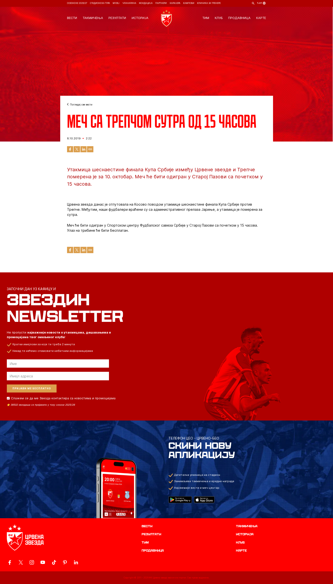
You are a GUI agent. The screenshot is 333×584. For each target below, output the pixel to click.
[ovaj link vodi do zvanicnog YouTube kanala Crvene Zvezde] (43, 562)
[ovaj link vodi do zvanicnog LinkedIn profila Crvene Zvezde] (76, 562)
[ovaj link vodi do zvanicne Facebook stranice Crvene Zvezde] (9, 562)
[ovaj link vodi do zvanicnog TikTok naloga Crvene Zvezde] (54, 562)
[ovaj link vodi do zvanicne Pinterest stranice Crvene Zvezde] (65, 562)
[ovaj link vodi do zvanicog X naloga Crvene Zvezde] (21, 562)
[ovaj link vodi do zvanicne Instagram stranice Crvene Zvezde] (32, 562)
